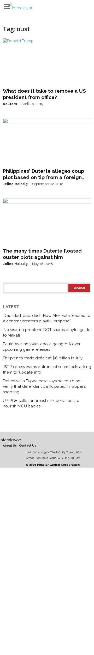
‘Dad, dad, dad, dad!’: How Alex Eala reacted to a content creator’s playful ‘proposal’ (46, 318)
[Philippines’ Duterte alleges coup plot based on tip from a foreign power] (47, 141)
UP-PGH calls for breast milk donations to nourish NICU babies (41, 403)
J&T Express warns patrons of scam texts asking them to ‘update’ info (47, 369)
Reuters (10, 104)
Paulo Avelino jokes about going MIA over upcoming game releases (41, 347)
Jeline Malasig (15, 184)
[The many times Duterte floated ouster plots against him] (47, 221)
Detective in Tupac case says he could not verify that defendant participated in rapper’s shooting (44, 386)
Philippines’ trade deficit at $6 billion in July (43, 358)
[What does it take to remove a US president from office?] (47, 62)
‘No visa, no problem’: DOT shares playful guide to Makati (46, 332)
